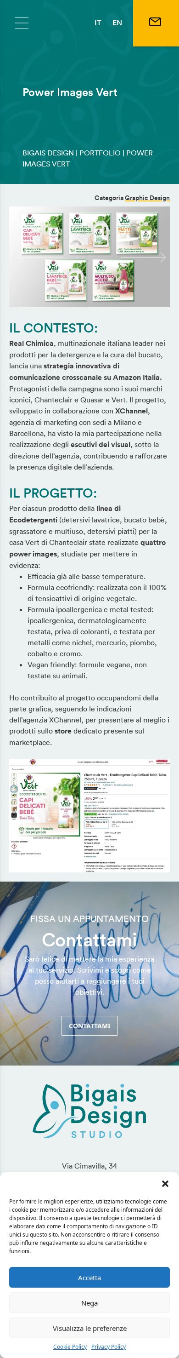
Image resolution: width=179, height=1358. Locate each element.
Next (125, 256)
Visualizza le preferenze (90, 1328)
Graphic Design (147, 197)
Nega (89, 1302)
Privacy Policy (108, 1347)
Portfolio (100, 152)
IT (98, 23)
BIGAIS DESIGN (48, 152)
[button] (165, 1183)
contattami (89, 1025)
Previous (22, 256)
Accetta (89, 1277)
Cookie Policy (70, 1347)
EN (117, 23)
